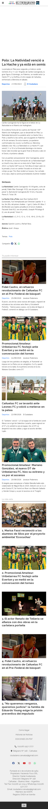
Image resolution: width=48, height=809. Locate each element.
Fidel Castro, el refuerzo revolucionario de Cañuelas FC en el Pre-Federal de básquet (22, 290)
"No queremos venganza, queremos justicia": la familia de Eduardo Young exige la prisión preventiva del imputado (23, 708)
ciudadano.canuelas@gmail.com (24, 755)
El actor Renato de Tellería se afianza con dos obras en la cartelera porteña (22, 622)
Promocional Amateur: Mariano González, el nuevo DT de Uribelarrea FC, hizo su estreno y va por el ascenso (23, 470)
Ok (24, 805)
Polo (10, 236)
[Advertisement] (24, 31)
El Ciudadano (32, 84)
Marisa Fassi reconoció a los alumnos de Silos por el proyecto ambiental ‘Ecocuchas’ (23, 534)
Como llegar (24, 730)
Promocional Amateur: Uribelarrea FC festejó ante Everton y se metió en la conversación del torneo (20, 348)
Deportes (6, 84)
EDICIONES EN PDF (24, 739)
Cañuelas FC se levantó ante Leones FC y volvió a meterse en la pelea (23, 407)
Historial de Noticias (24, 735)
